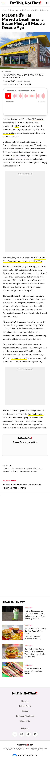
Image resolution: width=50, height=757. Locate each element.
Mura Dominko (21, 84)
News (36, 484)
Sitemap (25, 711)
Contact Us (25, 721)
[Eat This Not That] (25, 438)
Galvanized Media (20, 748)
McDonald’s (37, 119)
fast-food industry (35, 413)
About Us (25, 701)
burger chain (8, 132)
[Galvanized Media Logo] (25, 745)
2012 (17, 125)
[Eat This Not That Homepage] (25, 3)
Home (4, 10)
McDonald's (24, 484)
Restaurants (14, 10)
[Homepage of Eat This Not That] (24, 693)
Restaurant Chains (14, 488)
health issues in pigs (21, 155)
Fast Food (9, 484)
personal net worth (19, 357)
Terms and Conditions (25, 716)
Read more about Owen (28, 471)
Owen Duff (10, 81)
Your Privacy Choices (28, 755)
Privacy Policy (25, 706)
